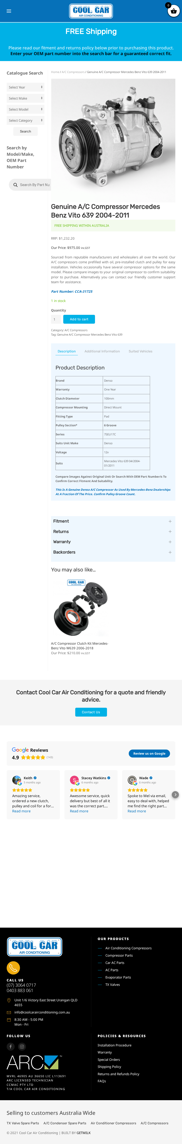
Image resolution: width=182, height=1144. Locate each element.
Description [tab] (67, 351)
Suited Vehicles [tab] (140, 351)
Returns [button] (61, 531)
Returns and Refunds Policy (118, 1074)
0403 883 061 (20, 990)
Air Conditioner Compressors (113, 1123)
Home (55, 72)
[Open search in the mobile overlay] (32, 185)
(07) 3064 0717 (21, 985)
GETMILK (84, 1133)
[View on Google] (16, 780)
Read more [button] (21, 811)
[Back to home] (91, 11)
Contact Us (91, 712)
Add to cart (79, 319)
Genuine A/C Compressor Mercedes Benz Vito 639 (89, 334)
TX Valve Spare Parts (23, 1123)
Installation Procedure (114, 1045)
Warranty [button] (62, 541)
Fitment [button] (61, 521)
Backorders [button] (64, 552)
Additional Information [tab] (102, 351)
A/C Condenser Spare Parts (65, 1123)
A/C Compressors (73, 72)
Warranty (105, 1052)
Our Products (113, 938)
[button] (9, 11)
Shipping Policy (109, 1066)
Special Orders (109, 1059)
